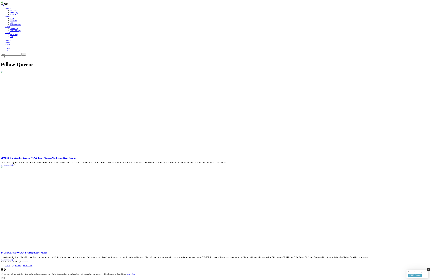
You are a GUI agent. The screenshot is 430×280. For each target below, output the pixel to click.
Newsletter (13, 35)
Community (14, 29)
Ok (3, 278)
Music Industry (15, 31)
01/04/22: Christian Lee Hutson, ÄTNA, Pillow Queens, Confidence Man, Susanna (38, 158)
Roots (12, 19)
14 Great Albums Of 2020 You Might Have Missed (24, 253)
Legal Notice (16, 266)
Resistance (13, 21)
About (7, 33)
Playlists (13, 11)
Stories (7, 17)
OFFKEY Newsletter (415, 275)
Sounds (8, 9)
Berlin (7, 27)
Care (11, 23)
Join (11, 37)
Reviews (13, 15)
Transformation (15, 25)
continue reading (7, 165)
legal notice (131, 274)
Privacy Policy (28, 266)
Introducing (14, 13)
